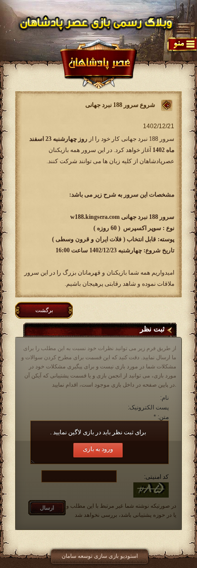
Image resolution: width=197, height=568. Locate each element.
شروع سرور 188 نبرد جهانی (120, 104)
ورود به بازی (98, 448)
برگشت (44, 310)
